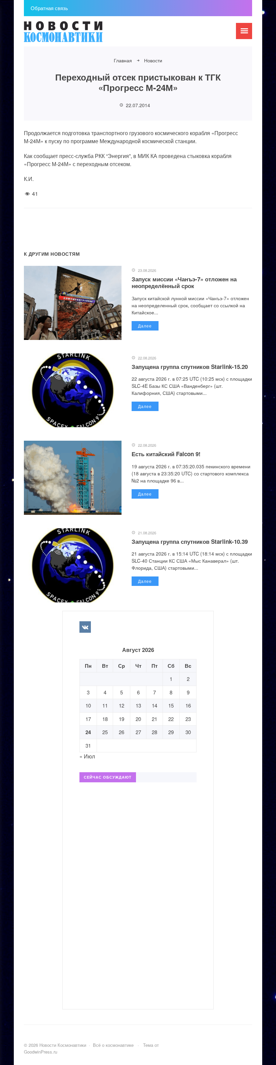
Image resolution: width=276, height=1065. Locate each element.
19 (121, 718)
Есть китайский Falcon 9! (166, 454)
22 (171, 718)
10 (88, 705)
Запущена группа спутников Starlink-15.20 (190, 367)
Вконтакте (85, 627)
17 (88, 718)
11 (105, 705)
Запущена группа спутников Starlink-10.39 (190, 541)
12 (121, 705)
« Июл (87, 756)
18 (105, 718)
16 (188, 705)
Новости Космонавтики (74, 34)
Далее (145, 325)
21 (154, 718)
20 (138, 718)
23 (188, 718)
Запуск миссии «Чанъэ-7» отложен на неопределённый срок (184, 282)
